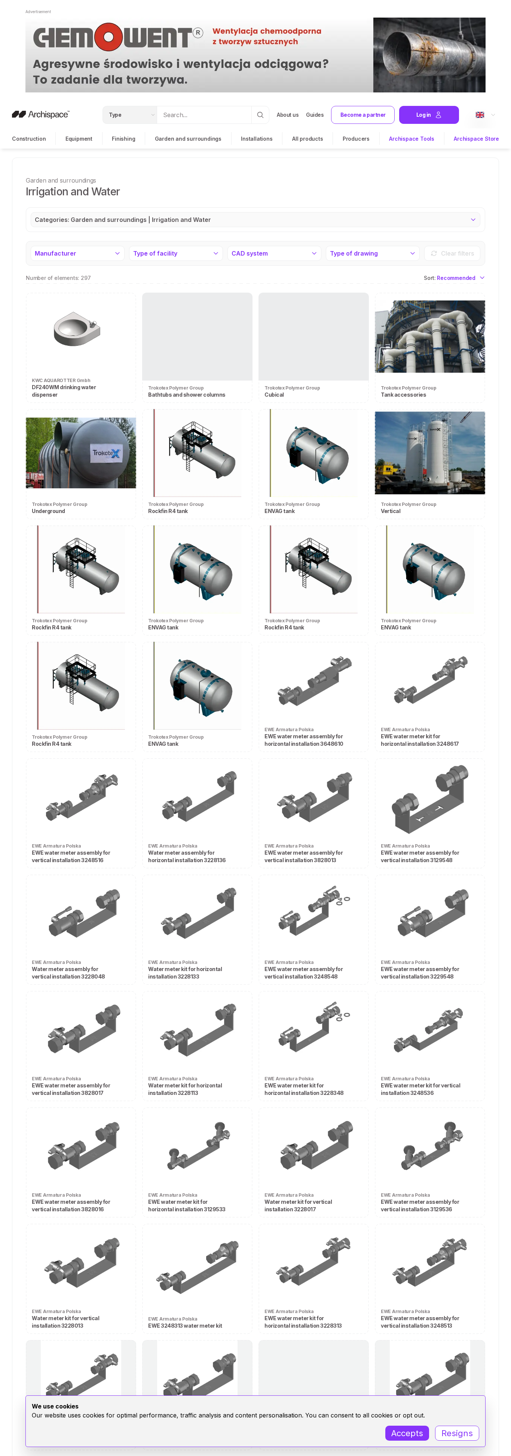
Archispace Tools (411, 138)
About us (288, 115)
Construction (29, 138)
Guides (315, 115)
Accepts (407, 1433)
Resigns (457, 1433)
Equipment (78, 138)
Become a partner (363, 115)
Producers (356, 138)
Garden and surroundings (188, 138)
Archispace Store (476, 138)
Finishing (123, 138)
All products (307, 138)
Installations (256, 138)
